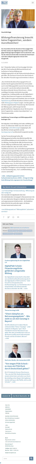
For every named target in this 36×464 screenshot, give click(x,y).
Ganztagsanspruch (7, 132)
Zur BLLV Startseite (20, 396)
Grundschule (22, 231)
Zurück (5, 396)
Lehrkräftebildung (8, 234)
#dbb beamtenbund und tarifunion (19, 227)
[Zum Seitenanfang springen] (0, 463)
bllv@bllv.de (12, 452)
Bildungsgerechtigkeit (12, 103)
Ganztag (29, 231)
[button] (3, 217)
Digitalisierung (5, 101)
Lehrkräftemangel (14, 128)
